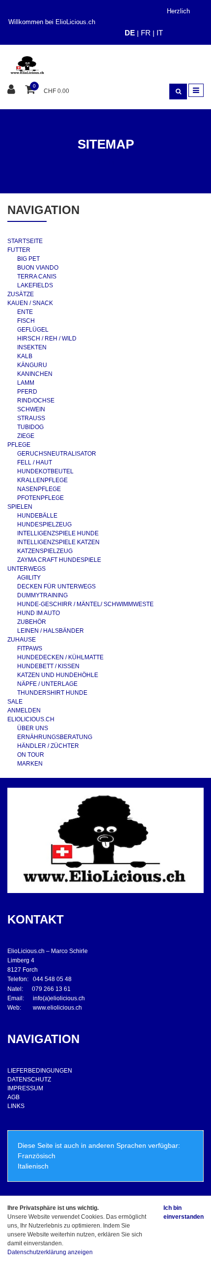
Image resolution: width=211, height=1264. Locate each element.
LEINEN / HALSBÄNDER (50, 630)
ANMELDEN (24, 710)
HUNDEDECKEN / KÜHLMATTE (60, 657)
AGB (13, 1097)
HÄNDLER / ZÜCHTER (48, 745)
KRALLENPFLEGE (42, 480)
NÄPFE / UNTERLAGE (47, 683)
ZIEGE (25, 435)
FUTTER (18, 250)
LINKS (16, 1106)
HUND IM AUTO (38, 613)
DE (130, 33)
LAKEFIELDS (35, 285)
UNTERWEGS (26, 568)
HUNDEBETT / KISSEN (48, 666)
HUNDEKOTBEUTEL (45, 471)
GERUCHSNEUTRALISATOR (56, 453)
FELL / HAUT (34, 462)
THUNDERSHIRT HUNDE (52, 692)
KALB (24, 356)
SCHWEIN (31, 409)
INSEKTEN (32, 347)
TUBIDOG (30, 427)
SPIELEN (19, 506)
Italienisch (33, 1166)
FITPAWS (29, 648)
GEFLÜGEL (33, 329)
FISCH (26, 320)
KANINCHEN (35, 373)
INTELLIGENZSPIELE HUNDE (58, 533)
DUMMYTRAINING (42, 595)
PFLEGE (18, 444)
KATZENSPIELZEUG (45, 551)
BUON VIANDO (37, 267)
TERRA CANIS (36, 276)
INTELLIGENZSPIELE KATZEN (58, 542)
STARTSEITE (25, 241)
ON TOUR (30, 754)
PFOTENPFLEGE (40, 497)
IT (160, 33)
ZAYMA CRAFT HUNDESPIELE (59, 559)
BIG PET (28, 258)
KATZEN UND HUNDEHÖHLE (57, 675)
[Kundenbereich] (12, 90)
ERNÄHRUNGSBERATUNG (54, 737)
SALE (15, 701)
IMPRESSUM (25, 1088)
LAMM (25, 382)
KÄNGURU (32, 365)
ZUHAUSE (21, 639)
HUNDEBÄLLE (37, 515)
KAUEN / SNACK (30, 303)
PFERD (27, 391)
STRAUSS (31, 418)
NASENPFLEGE (39, 489)
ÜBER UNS (32, 728)
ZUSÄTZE (20, 294)
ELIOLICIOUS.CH (30, 719)
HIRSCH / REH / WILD (47, 338)
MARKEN (30, 763)
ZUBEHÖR (31, 621)
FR (146, 33)
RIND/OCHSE (35, 400)
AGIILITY (29, 577)
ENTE (25, 311)
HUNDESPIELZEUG (44, 524)
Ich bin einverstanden (183, 1212)
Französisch (36, 1156)
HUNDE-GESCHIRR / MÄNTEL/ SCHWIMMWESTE (85, 604)
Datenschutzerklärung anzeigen (50, 1252)
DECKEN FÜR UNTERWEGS (56, 586)
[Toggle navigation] (196, 90)
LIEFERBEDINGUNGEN (39, 1070)
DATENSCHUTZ (29, 1079)
